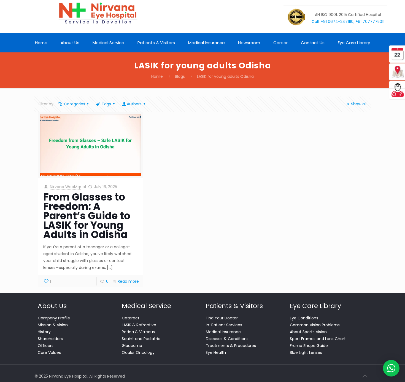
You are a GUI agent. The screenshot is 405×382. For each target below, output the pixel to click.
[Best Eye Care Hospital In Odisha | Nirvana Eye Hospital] (97, 13)
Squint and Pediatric (141, 338)
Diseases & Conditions (227, 338)
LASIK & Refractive (139, 325)
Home (157, 76)
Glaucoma (132, 345)
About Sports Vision (308, 332)
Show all (358, 104)
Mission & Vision (53, 325)
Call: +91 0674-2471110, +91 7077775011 (348, 21)
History (44, 332)
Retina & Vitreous (138, 332)
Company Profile (54, 318)
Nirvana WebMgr (65, 186)
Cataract (130, 318)
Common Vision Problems (315, 325)
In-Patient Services (224, 325)
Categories (74, 104)
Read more (128, 281)
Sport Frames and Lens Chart (318, 338)
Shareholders (50, 338)
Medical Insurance (223, 332)
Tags (106, 104)
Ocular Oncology (138, 352)
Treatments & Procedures (231, 345)
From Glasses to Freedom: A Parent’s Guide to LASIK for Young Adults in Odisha (86, 216)
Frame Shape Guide (309, 345)
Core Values (49, 352)
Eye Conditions (304, 318)
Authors (134, 104)
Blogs (180, 76)
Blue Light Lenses (306, 352)
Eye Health (216, 352)
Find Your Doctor (222, 318)
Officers (45, 345)
